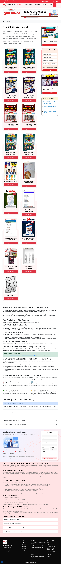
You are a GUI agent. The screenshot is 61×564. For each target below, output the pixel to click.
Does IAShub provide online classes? (11, 519)
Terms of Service (25, 552)
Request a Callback (50, 458)
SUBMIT (49, 70)
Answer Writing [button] (28, 4)
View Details (50, 44)
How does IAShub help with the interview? (13, 532)
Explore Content (10, 72)
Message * (44, 451)
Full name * (44, 434)
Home (9, 4)
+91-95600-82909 (7, 547)
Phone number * (45, 443)
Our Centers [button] (45, 1)
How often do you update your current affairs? (13, 412)
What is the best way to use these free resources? (14, 420)
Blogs (51, 4)
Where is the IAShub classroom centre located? (14, 527)
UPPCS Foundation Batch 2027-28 (38, 551)
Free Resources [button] (20, 4)
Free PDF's (49, 544)
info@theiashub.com (8, 453)
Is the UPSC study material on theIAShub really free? (15, 403)
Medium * (52, 447)
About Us (24, 542)
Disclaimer (24, 548)
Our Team (24, 544)
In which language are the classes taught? (12, 523)
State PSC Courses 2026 (36, 549)
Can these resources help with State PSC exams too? (15, 424)
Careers (23, 554)
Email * (43, 438)
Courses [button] (13, 4)
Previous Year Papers (37, 5)
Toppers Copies (44, 5)
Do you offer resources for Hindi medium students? (14, 416)
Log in (54, 5)
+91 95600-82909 (8, 0)
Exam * (43, 447)
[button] (21, 17)
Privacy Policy (25, 550)
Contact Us (24, 546)
